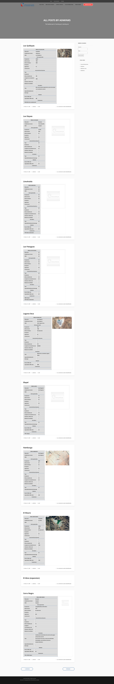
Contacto (62, 1)
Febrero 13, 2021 (27, 106)
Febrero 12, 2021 (27, 372)
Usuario (79, 47)
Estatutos (82, 66)
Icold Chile (41, 4)
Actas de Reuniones (84, 64)
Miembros (83, 70)
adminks (34, 106)
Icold (39, 106)
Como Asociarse (56, 1)
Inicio (51, 1)
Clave (79, 50)
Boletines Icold (83, 68)
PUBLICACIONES (78, 4)
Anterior (27, 668)
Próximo (68, 668)
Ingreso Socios (88, 4)
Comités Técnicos (59, 4)
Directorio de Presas (50, 4)
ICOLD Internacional (69, 4)
